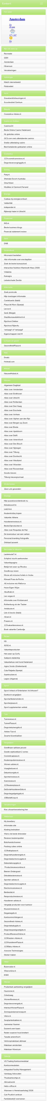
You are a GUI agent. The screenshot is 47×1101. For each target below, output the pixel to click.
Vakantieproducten (12, 649)
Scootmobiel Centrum (13, 102)
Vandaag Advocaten (12, 1073)
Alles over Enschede (12, 410)
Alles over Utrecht (11, 398)
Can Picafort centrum (13, 1094)
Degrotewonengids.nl (13, 1003)
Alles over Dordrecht (13, 456)
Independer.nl (9, 207)
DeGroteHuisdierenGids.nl (15, 789)
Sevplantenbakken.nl (13, 1020)
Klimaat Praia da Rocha (14, 579)
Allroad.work (9, 1082)
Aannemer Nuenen (12, 1024)
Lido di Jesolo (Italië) (12, 612)
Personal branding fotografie (16, 538)
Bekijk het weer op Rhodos (15, 566)
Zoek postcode (10, 292)
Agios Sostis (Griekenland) (15, 666)
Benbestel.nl (9, 892)
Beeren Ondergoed (12, 871)
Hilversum (8, 66)
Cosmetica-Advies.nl (12, 114)
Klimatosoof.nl (10, 505)
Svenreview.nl (10, 781)
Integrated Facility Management (17, 1069)
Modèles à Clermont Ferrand (16, 187)
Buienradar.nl (9, 966)
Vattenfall (8, 203)
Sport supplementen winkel (15, 707)
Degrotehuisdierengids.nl (14, 854)
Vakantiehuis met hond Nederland (18, 662)
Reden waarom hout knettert (16, 1032)
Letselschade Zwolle (13, 280)
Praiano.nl (8, 621)
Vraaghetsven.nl (11, 768)
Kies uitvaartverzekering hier (16, 809)
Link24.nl (8, 509)
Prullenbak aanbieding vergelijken (18, 987)
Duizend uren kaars (12, 1028)
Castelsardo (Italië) (12, 300)
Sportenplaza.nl (10, 703)
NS (5, 641)
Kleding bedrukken (12, 829)
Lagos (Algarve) (11, 678)
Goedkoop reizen (11, 571)
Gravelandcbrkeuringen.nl (15, 98)
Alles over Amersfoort (13, 439)
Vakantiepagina (10, 562)
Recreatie (8, 53)
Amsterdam (9, 62)
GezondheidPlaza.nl (12, 345)
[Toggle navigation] (41, 3)
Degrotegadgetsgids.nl (14, 793)
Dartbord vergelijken (12, 694)
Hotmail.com (9, 361)
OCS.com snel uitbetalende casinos (19, 138)
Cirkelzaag (8, 995)
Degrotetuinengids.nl (13, 727)
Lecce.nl (7, 308)
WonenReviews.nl (11, 999)
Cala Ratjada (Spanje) (13, 670)
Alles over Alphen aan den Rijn (17, 418)
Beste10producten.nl (13, 525)
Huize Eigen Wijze (11, 587)
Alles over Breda (11, 427)
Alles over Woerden (12, 464)
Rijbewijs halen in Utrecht (14, 211)
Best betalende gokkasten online (18, 147)
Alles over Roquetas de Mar (16, 530)
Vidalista (7, 272)
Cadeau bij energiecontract (15, 199)
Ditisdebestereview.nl (13, 875)
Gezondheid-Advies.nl (13, 921)
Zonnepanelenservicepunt (15, 1012)
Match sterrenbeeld (12, 82)
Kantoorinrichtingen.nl (13, 917)
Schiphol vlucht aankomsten (16, 558)
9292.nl (7, 645)
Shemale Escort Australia (14, 178)
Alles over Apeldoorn (13, 431)
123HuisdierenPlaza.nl (13, 942)
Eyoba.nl (6, 3)
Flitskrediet (8, 86)
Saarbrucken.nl (10, 674)
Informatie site (10, 825)
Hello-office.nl (10, 1086)
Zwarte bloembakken (13, 735)
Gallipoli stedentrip (12, 658)
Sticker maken (10, 955)
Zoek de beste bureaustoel (15, 263)
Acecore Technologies (13, 950)
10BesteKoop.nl (11, 797)
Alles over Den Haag (13, 406)
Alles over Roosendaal (13, 468)
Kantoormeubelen (11, 1065)
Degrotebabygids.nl (12, 925)
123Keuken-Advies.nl (13, 938)
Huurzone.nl (9, 991)
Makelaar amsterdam (13, 1045)
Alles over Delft (10, 435)
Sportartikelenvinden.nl (14, 699)
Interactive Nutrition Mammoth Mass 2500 (22, 267)
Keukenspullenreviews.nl (14, 760)
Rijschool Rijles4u (11, 325)
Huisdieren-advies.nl (12, 900)
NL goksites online (12, 134)
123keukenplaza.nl (12, 785)
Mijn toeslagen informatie (15, 296)
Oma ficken (8, 183)
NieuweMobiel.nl (11, 373)
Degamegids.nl (10, 913)
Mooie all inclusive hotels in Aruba (18, 575)
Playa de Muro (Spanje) (14, 304)
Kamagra (8, 276)
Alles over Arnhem (12, 414)
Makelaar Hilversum (12, 1049)
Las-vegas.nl (9, 596)
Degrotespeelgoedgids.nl (15, 930)
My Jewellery (9, 821)
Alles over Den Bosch (13, 443)
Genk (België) (9, 313)
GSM (6, 57)
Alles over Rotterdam (13, 402)
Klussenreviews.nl (11, 909)
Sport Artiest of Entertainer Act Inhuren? (21, 690)
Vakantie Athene (11, 517)
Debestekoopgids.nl (12, 863)
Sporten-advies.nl (11, 879)
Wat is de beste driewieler (15, 833)
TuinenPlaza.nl (10, 723)
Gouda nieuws (10, 473)
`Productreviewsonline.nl (14, 867)
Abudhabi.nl (9, 592)
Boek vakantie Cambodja (14, 629)
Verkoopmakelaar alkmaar (15, 1041)
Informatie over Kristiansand (16, 600)
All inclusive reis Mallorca (15, 583)
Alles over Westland (12, 460)
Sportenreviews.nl (11, 776)
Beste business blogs (13, 227)
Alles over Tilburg (11, 452)
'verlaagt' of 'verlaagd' (13, 329)
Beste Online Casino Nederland (17, 130)
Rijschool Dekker (11, 321)
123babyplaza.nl (11, 850)
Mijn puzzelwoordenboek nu (16, 500)
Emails (6, 357)
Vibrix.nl (7, 1016)
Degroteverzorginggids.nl (15, 162)
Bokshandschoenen (12, 842)
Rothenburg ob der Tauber (15, 604)
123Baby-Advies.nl (12, 946)
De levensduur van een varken (17, 534)
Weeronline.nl (10, 971)
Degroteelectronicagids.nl (15, 859)
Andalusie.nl (9, 608)
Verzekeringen (10, 70)
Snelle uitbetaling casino (14, 142)
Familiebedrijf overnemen (14, 1098)
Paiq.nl (7, 174)
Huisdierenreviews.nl (12, 521)
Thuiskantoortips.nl (12, 1078)
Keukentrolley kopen (13, 513)
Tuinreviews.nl (10, 719)
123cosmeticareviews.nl (14, 158)
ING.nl (6, 223)
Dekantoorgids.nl (11, 772)
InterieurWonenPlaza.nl (14, 1007)
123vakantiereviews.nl (13, 625)
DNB (6, 243)
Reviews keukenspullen (14, 838)
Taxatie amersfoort (12, 1037)
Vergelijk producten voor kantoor (18, 904)
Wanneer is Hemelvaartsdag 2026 (18, 1090)
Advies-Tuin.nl (10, 731)
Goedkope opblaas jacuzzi (15, 747)
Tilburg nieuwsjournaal (14, 477)
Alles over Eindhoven (13, 393)
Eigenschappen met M (13, 334)
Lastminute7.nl (10, 554)
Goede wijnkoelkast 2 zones (16, 751)
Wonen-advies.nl (11, 764)
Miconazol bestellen (12, 255)
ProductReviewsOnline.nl (14, 934)
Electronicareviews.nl (13, 888)
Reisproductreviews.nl (13, 896)
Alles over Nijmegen (12, 448)
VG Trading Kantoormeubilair (16, 1061)
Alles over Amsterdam (13, 389)
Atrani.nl (7, 617)
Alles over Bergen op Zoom (15, 422)
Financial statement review (15, 231)
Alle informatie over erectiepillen (18, 259)
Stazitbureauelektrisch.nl (14, 317)
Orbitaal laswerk (11, 542)
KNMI (6, 975)
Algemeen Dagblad (12, 385)
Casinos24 (8, 126)
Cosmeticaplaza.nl (11, 756)
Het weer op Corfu (12, 653)
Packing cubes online (13, 846)
